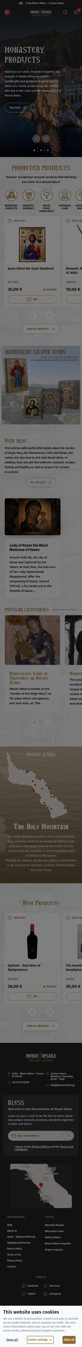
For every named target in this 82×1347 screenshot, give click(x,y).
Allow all (69, 1339)
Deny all (12, 1340)
